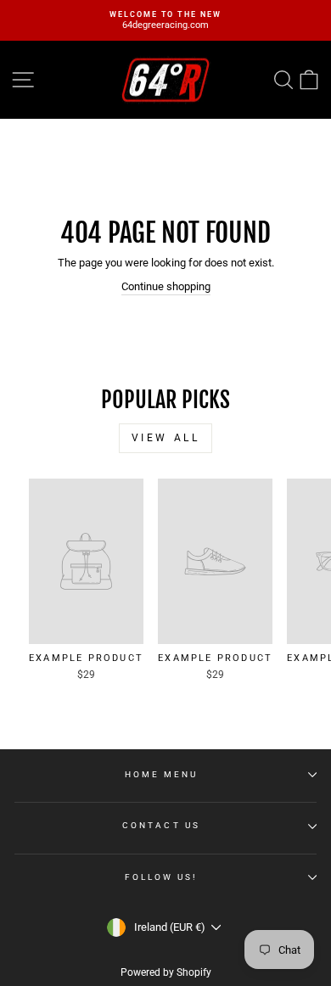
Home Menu (162, 774)
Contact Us (161, 825)
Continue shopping (165, 286)
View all (166, 438)
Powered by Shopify (166, 972)
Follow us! (162, 876)
